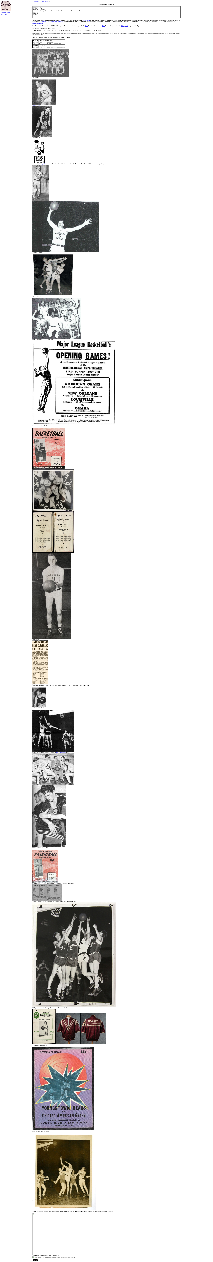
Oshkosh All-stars (61, 752)
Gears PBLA (4, 14)
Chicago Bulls (124, 26)
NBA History (36, 1)
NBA (103, 26)
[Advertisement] (187, 26)
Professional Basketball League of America (52, 21)
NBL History (45, 1)
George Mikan (86, 20)
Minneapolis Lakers (37, 23)
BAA (86, 26)
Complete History (5, 12)
